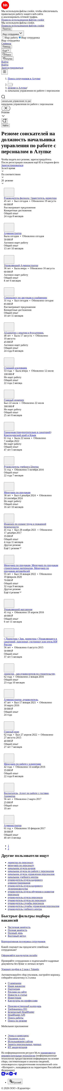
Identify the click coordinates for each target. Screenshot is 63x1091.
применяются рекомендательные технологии (28, 1054)
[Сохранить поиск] (4, 121)
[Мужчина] (9, 192)
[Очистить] (5, 108)
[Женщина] (9, 227)
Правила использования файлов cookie (22, 25)
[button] (4, 62)
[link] (6, 54)
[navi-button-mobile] (4, 72)
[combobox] (16, 101)
